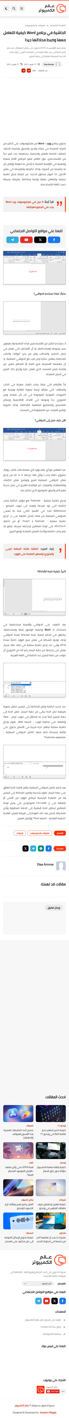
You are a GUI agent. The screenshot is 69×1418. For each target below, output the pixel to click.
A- (23, 71)
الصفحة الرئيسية (58, 25)
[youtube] (26, 240)
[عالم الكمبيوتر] (52, 8)
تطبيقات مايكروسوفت (35, 25)
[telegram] (12, 240)
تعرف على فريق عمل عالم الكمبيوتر (43, 1319)
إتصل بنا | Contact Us (51, 1326)
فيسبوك (29, 1233)
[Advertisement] (34, 112)
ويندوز (63, 1162)
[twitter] (40, 240)
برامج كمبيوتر (27, 1200)
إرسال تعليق (54, 907)
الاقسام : (61, 1283)
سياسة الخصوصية (52, 1334)
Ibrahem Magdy (48, 1412)
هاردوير (62, 1233)
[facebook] (54, 240)
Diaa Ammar (49, 64)
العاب (31, 1162)
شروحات (19, 833)
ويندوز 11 (61, 1125)
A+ (29, 71)
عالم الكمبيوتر (22, 1405)
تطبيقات (29, 1125)
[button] (49, 848)
